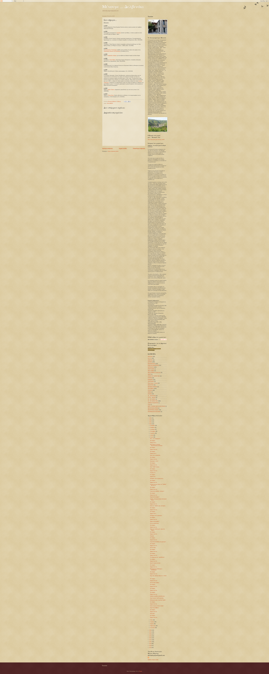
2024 (150, 421)
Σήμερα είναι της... (154, 594)
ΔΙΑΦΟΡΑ (150, 361)
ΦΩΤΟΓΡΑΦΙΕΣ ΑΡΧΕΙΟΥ (153, 409)
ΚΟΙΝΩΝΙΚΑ (150, 379)
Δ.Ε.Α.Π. (149, 358)
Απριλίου (152, 621)
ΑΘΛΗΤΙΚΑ (150, 356)
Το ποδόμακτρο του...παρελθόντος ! (157, 557)
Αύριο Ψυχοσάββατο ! (154, 607)
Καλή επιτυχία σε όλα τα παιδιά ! (157, 605)
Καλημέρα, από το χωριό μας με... (157, 478)
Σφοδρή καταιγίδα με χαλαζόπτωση (157, 596)
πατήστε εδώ (164, 339)
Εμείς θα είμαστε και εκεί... (155, 563)
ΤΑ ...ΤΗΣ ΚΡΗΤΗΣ (152, 395)
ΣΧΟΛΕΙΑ (150, 393)
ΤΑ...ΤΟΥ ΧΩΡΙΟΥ (152, 399)
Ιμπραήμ (119, 32)
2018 (150, 637)
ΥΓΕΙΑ (149, 404)
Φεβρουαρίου (153, 625)
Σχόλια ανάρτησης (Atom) (113, 151)
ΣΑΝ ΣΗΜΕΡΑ (110, 103)
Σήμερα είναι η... (153, 442)
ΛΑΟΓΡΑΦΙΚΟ (151, 381)
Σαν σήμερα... (153, 440)
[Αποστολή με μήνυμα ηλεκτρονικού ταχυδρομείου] (124, 101)
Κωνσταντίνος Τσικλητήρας (111, 49)
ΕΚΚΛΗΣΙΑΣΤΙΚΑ (151, 363)
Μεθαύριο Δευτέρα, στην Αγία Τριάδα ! (158, 600)
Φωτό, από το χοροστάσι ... (155, 455)
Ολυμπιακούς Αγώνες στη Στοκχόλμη (112, 51)
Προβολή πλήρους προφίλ (153, 659)
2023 (150, 423)
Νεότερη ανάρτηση (107, 148)
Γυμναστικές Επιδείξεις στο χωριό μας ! (158, 541)
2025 (150, 420)
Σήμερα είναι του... (154, 459)
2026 (150, 418)
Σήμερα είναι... (153, 476)
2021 (150, 632)
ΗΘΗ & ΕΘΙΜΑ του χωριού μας (154, 372)
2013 (150, 647)
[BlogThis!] (126, 101)
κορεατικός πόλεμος (112, 55)
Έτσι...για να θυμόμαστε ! (155, 438)
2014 (150, 645)
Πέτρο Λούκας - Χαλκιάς (153, 383)
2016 (150, 641)
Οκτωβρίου (152, 429)
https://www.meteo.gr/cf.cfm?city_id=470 (156, 139)
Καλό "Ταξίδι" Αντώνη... (155, 466)
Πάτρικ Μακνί (111, 95)
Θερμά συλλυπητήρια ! (154, 497)
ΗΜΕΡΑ (149, 374)
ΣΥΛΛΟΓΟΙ (150, 390)
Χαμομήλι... (152, 535)
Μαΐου (151, 619)
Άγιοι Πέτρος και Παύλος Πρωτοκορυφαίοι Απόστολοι (156, 445)
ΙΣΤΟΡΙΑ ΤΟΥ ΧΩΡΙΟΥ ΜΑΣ (154, 376)
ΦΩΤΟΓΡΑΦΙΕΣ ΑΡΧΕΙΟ (153, 408)
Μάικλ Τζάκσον (111, 89)
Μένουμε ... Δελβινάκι (123, 6)
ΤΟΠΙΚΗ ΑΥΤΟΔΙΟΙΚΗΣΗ (153, 402)
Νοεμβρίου (152, 427)
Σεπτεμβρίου (153, 431)
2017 (150, 639)
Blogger (140, 671)
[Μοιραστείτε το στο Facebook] (128, 101)
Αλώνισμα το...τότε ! (154, 461)
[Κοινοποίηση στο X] (127, 101)
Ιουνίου (152, 437)
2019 (150, 635)
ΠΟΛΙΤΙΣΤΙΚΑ (151, 384)
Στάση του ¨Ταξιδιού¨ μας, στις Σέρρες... (158, 505)
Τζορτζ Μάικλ (112, 59)
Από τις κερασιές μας (154, 523)
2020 (150, 634)
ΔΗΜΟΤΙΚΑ (150, 360)
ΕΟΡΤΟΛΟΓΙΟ (151, 367)
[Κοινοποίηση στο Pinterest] (130, 101)
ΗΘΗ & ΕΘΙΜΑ (151, 370)
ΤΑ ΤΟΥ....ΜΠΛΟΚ (151, 397)
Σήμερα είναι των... (154, 449)
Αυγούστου (152, 433)
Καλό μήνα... (152, 613)
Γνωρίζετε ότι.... (153, 472)
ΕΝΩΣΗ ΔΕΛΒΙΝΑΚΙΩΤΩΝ (153, 365)
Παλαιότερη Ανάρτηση (139, 148)
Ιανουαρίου (152, 627)
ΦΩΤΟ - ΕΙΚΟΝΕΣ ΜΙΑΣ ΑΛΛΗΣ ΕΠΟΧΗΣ (156, 406)
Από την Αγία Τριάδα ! (154, 582)
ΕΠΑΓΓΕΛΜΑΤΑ (151, 368)
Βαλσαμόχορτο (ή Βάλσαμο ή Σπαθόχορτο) (156, 569)
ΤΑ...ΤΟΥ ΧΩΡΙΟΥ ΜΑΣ (153, 400)
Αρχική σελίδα (123, 148)
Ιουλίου (152, 435)
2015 (150, 643)
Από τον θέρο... (153, 547)
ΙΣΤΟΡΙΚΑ (150, 377)
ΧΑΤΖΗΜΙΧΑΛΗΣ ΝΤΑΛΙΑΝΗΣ (154, 411)
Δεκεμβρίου (152, 425)
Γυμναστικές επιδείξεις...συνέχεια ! (157, 491)
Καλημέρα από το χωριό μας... (156, 515)
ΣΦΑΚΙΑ (149, 392)
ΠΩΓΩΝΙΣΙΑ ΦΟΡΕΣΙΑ (152, 386)
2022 (150, 630)
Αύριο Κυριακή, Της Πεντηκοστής (156, 598)
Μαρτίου (152, 623)
